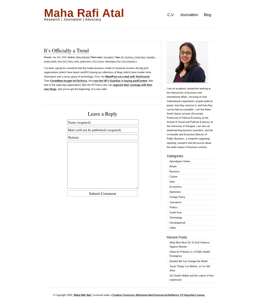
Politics (174, 207)
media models (50, 61)
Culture (173, 176)
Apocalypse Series (180, 161)
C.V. (170, 15)
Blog (207, 15)
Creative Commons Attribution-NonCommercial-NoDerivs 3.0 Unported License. (158, 295)
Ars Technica (127, 57)
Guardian (150, 57)
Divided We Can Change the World (188, 261)
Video (173, 227)
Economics (176, 186)
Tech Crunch (98, 61)
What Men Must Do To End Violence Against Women (189, 244)
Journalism (189, 15)
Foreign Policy (177, 197)
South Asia (176, 212)
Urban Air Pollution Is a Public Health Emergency (190, 253)
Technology (176, 217)
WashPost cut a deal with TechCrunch (127, 76)
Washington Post (113, 61)
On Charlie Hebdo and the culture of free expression (192, 277)
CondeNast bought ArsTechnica (68, 80)
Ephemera (175, 191)
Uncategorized (177, 222)
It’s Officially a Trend (66, 50)
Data (172, 181)
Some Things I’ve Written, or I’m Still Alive (190, 268)
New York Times (65, 61)
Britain (173, 166)
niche (76, 61)
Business (175, 171)
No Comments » (129, 61)
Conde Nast (139, 57)
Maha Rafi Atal (84, 13)
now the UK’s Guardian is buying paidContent (120, 80)
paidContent (85, 61)
